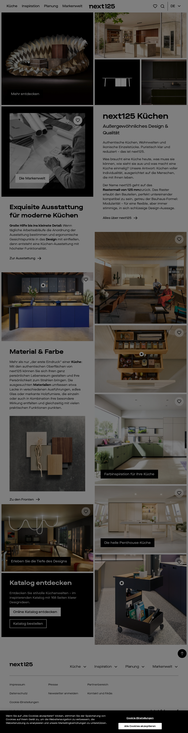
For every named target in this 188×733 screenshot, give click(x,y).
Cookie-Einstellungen (140, 718)
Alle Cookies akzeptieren (140, 726)
